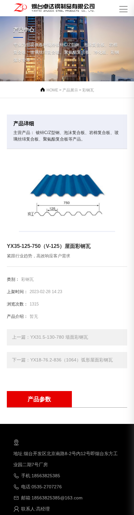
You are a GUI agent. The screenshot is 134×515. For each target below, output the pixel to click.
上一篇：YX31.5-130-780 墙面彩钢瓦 (50, 337)
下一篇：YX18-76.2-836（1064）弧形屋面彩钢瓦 (62, 359)
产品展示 (70, 90)
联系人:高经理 (31, 509)
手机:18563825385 (36, 476)
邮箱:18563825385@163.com (48, 498)
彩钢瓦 (88, 90)
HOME (52, 90)
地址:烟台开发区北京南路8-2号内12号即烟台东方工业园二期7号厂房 (65, 453)
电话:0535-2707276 (37, 487)
